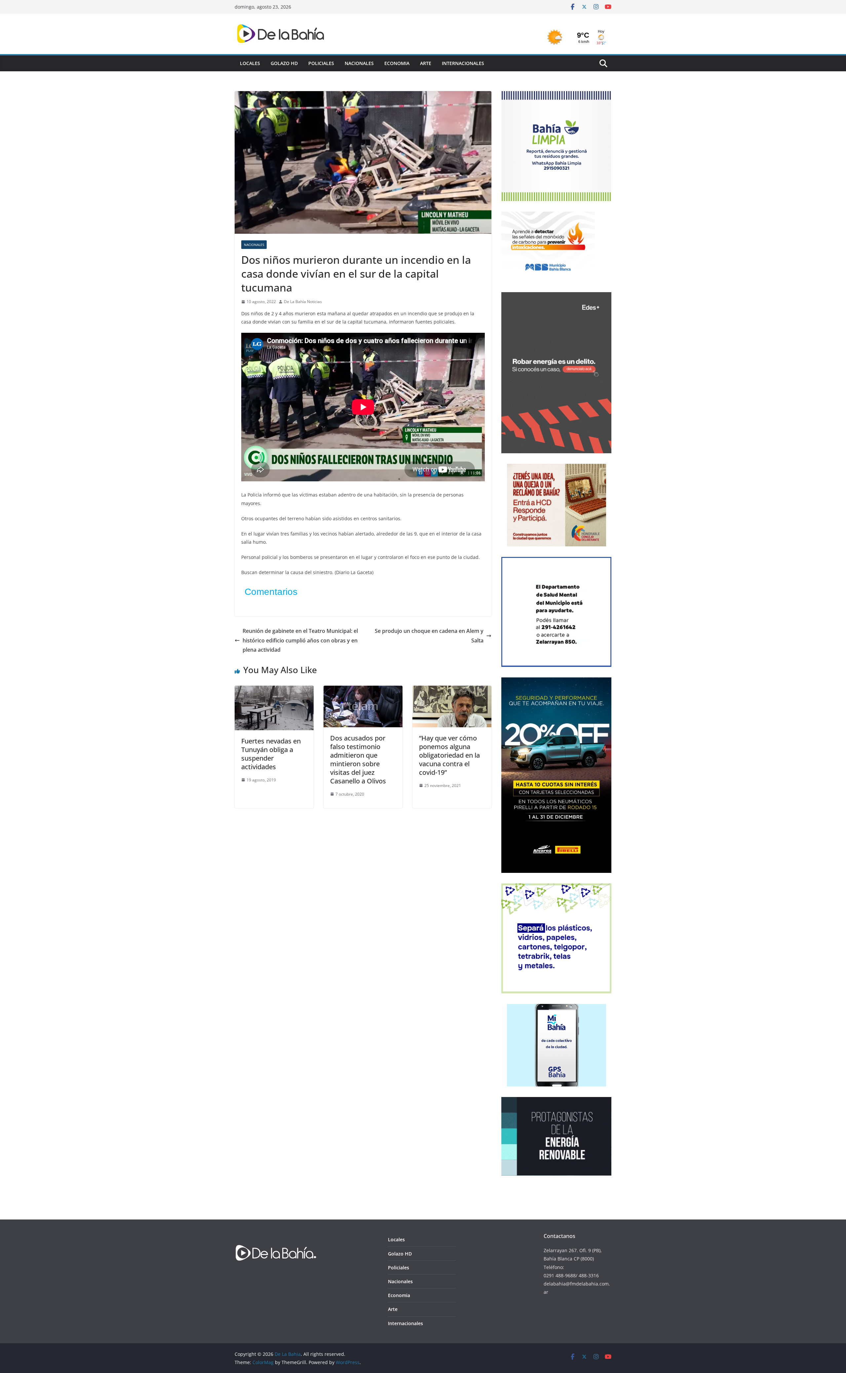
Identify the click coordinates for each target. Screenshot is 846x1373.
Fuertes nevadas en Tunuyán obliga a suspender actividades (271, 754)
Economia (396, 63)
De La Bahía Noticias (303, 301)
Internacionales (463, 63)
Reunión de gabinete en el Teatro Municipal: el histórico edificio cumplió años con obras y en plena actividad (300, 640)
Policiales (321, 63)
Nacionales (359, 63)
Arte (425, 63)
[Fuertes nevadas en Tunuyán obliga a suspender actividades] (274, 690)
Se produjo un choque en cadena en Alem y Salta (429, 635)
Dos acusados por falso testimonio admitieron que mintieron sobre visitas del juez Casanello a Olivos (358, 759)
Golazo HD (284, 63)
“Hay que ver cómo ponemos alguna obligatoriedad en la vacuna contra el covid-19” (449, 755)
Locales (250, 63)
